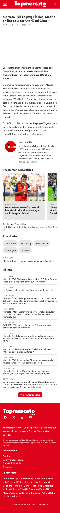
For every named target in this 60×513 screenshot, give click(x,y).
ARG (33, 504)
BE (44, 504)
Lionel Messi (30, 485)
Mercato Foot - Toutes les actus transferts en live (28, 260)
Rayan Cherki (20, 489)
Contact (7, 456)
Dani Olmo (10, 243)
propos (8, 466)
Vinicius (7, 489)
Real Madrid (42, 243)
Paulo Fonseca (32, 492)
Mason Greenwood (13, 492)
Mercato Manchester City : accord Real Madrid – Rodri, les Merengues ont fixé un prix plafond (22, 210)
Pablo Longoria (43, 482)
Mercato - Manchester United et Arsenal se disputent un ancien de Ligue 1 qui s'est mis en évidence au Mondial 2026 (29, 314)
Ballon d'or (9, 478)
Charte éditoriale (12, 463)
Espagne (25, 250)
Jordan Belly (25, 142)
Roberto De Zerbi (44, 478)
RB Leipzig (26, 243)
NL (47, 504)
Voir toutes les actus (30, 394)
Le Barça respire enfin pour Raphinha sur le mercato (28, 290)
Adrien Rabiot (49, 492)
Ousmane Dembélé (39, 489)
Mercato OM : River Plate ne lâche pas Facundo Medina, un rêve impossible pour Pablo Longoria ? (27, 372)
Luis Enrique (9, 482)
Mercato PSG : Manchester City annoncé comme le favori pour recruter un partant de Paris (28, 361)
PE (41, 504)
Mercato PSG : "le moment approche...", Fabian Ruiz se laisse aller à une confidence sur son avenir (30, 280)
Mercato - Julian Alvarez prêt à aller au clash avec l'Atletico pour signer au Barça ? (27, 350)
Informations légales (13, 459)
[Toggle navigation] (5, 4)
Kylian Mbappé (25, 478)
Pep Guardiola (45, 485)
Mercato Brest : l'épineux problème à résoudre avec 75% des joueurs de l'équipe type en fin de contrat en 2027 (28, 338)
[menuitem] (55, 4)
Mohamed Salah (12, 496)
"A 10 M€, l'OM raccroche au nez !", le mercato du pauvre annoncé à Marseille (27, 326)
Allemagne (10, 250)
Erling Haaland (25, 482)
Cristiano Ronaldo (12, 485)
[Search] (55, 4)
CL (38, 504)
